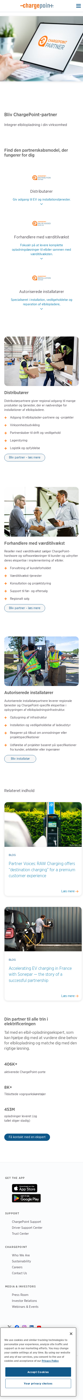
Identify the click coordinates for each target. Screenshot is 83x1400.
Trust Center (20, 1234)
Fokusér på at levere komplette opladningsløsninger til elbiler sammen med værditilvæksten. (41, 249)
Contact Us (19, 1273)
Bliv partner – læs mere (24, 457)
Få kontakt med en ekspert (27, 1137)
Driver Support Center (27, 1228)
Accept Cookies (38, 1372)
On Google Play (26, 1198)
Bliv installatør (20, 759)
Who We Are (21, 1255)
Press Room (20, 1295)
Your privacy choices (38, 1383)
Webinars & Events (25, 1307)
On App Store (24, 1188)
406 (8, 1064)
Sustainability (21, 1261)
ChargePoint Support (26, 1222)
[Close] (71, 1333)
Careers (17, 1267)
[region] (38, 1362)
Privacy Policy (50, 1360)
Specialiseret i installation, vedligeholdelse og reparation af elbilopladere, (41, 302)
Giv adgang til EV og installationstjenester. (41, 199)
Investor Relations (24, 1301)
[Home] (37, 6)
